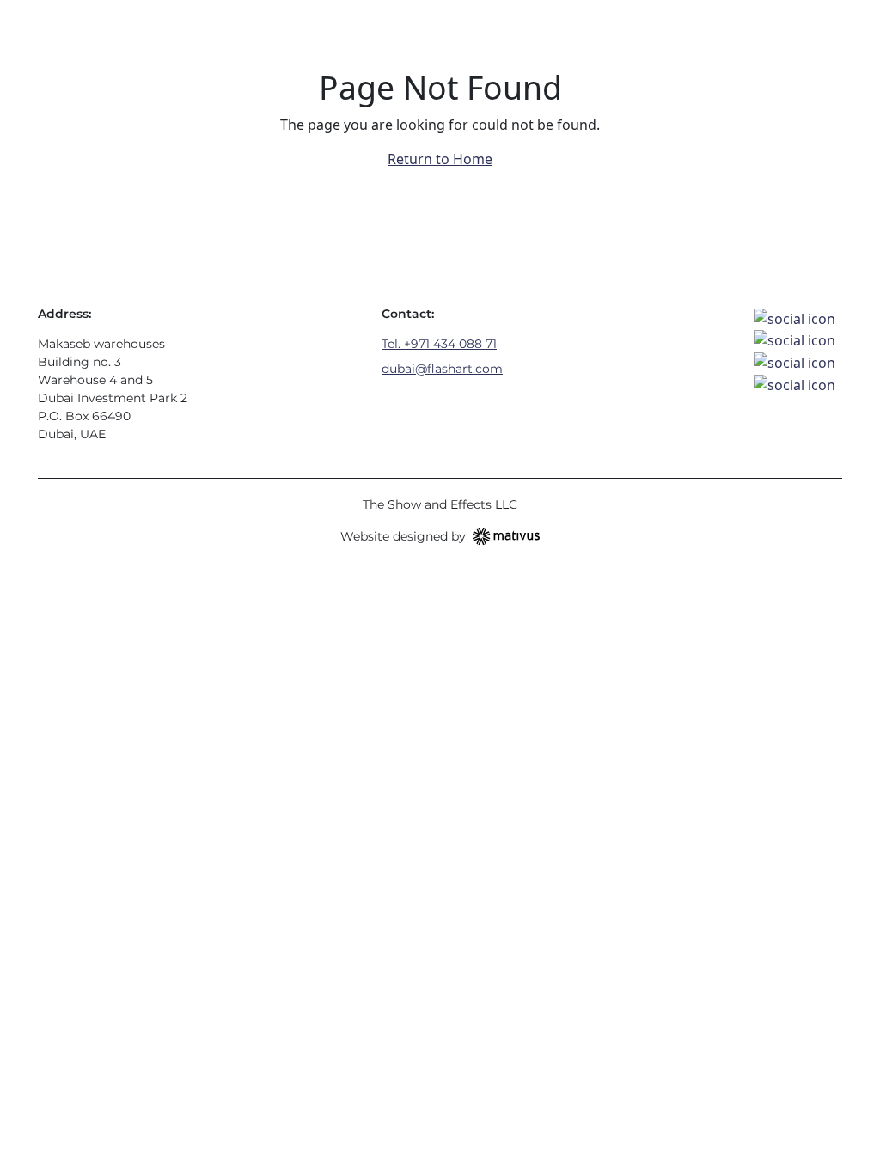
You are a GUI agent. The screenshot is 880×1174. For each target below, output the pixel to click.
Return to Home (440, 159)
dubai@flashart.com (442, 368)
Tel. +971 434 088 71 (439, 344)
